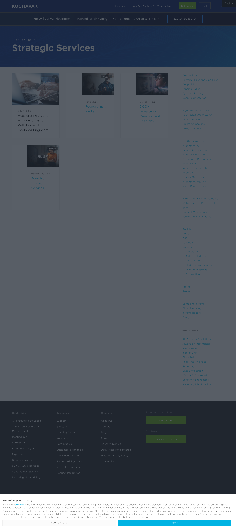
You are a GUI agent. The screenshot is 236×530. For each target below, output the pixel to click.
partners (19, 504)
